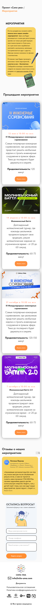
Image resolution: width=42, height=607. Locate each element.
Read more (8, 490)
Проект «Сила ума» (12, 7)
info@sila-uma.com (22, 578)
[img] (28, 596)
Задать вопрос (16, 556)
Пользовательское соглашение (21, 587)
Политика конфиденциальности (21, 590)
